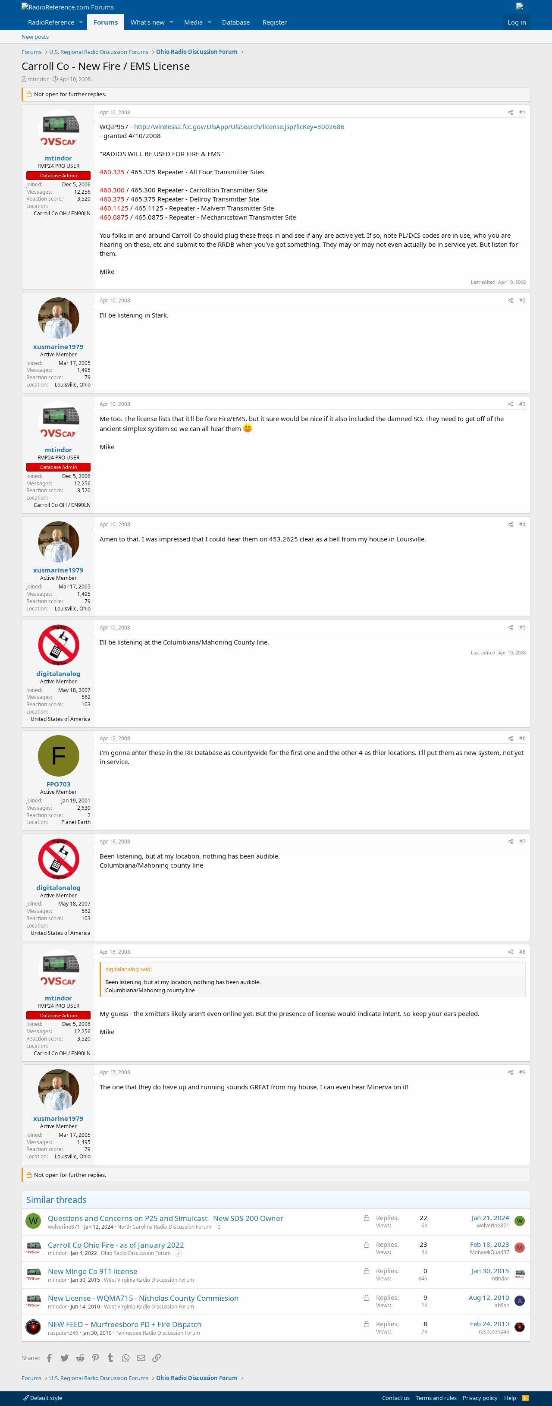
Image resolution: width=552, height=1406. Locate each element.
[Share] (510, 113)
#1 (522, 112)
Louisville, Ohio (73, 384)
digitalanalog (58, 673)
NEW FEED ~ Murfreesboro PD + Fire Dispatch (125, 1324)
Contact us (396, 1398)
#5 (522, 627)
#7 (522, 841)
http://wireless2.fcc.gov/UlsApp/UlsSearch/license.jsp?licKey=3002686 (239, 126)
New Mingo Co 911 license (93, 1271)
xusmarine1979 (58, 346)
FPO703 (59, 784)
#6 (522, 738)
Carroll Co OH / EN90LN (62, 213)
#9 (522, 1072)
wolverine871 (64, 1226)
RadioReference (51, 22)
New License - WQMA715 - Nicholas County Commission (143, 1298)
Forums (106, 22)
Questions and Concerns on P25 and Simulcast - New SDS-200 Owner (165, 1218)
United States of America (61, 719)
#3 (522, 404)
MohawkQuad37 (489, 1252)
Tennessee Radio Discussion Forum (158, 1333)
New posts (35, 37)
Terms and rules (436, 1398)
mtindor (38, 79)
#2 (522, 300)
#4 (522, 524)
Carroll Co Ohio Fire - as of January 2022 (116, 1245)
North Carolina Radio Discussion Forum (164, 1226)
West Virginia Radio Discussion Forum (149, 1279)
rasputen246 (63, 1333)
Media (193, 22)
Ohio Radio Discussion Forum (136, 1253)
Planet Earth (76, 822)
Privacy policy (480, 1398)
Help (510, 1398)
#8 (522, 952)
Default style (45, 1398)
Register (275, 22)
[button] (81, 22)
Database (236, 22)
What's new (148, 22)
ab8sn (502, 1305)
